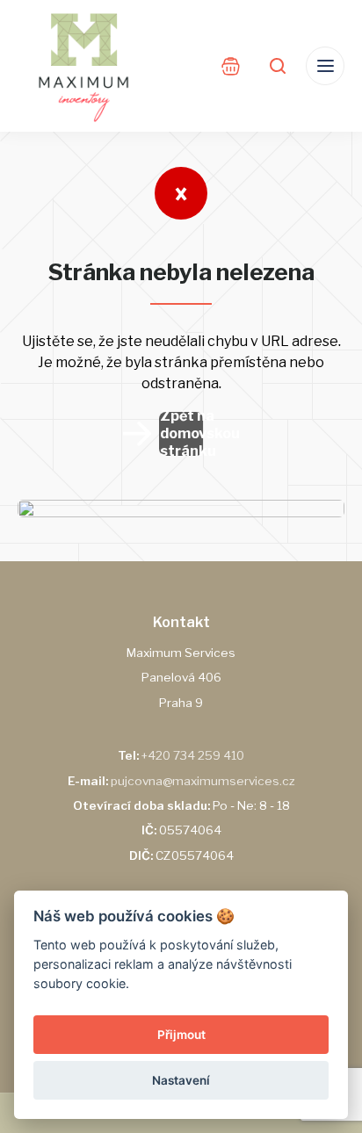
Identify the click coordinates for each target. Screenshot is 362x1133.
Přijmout (181, 1035)
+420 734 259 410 (192, 755)
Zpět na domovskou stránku (181, 434)
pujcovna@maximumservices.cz (203, 781)
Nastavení (181, 1080)
